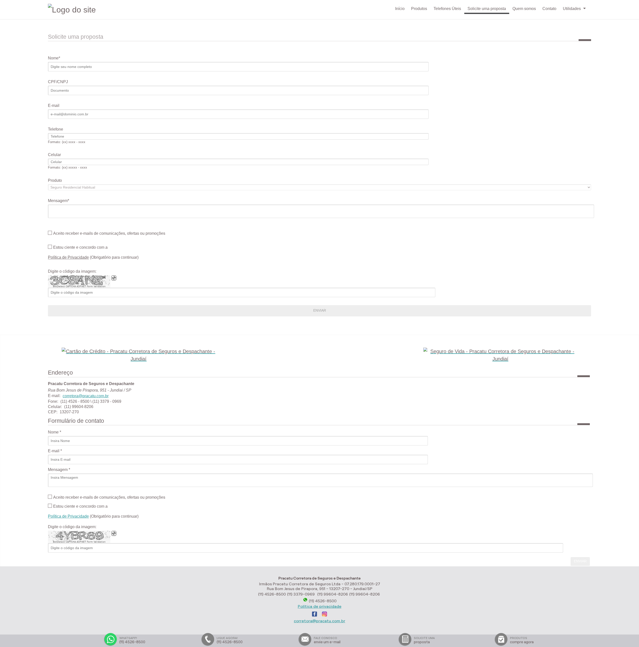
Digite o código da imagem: (72, 271)
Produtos (419, 8)
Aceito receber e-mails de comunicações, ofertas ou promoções (109, 233)
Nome (53, 58)
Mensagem (58, 201)
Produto (55, 180)
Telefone (55, 129)
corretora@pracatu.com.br (86, 396)
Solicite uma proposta (487, 8)
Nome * (54, 432)
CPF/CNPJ (58, 82)
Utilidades (572, 8)
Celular (54, 155)
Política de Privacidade (68, 257)
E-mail (53, 105)
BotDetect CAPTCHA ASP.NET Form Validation (79, 286)
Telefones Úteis (447, 8)
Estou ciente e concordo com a (80, 247)
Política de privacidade (319, 606)
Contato (549, 8)
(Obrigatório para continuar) (93, 257)
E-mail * (55, 451)
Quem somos (524, 8)
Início (400, 8)
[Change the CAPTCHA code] (113, 277)
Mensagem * (59, 469)
